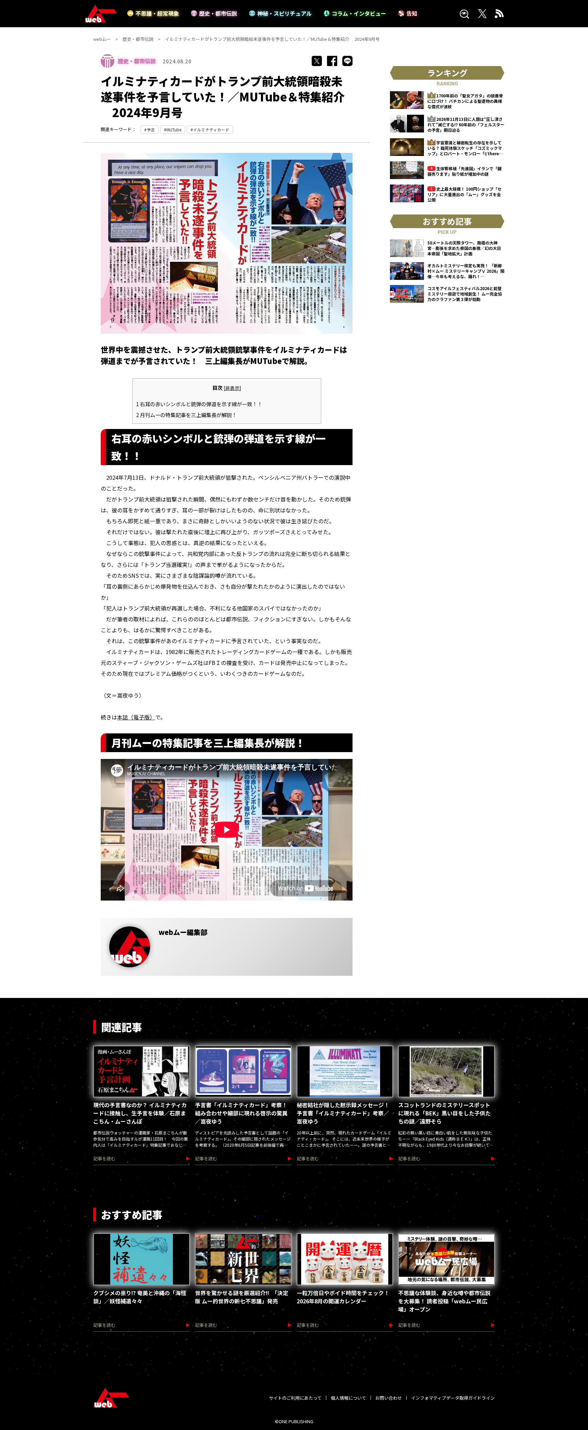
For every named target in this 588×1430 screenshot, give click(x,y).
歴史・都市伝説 (218, 13)
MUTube (173, 129)
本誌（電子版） (136, 717)
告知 (411, 13)
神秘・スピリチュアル (284, 13)
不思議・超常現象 (157, 13)
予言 (151, 129)
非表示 (232, 387)
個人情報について (348, 1398)
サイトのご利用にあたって (295, 1398)
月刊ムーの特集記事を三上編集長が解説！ (186, 414)
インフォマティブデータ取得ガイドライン (453, 1398)
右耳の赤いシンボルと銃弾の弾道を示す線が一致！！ (199, 404)
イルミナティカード (211, 129)
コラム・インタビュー (359, 13)
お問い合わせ (388, 1398)
